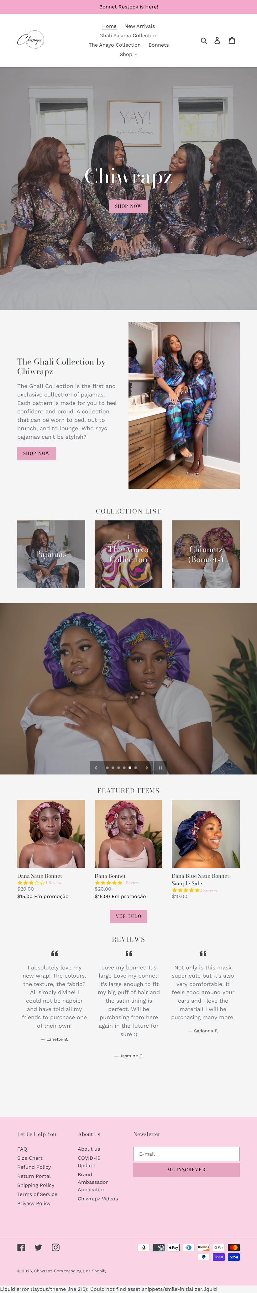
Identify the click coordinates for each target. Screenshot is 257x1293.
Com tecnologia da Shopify (80, 1271)
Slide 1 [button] (124, 1090)
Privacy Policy (33, 1203)
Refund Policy (34, 1167)
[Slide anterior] (96, 767)
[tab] (124, 1090)
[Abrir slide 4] (125, 768)
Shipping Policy (35, 1185)
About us (89, 1149)
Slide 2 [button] (133, 1090)
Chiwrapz (43, 1271)
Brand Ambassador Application (93, 1182)
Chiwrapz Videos (98, 1199)
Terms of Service (37, 1194)
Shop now (128, 206)
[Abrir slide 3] (119, 768)
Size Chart (30, 1158)
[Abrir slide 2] (113, 768)
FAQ (22, 1149)
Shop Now (36, 453)
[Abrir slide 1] (108, 768)
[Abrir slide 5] (130, 768)
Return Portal (34, 1176)
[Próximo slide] (147, 767)
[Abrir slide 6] (136, 768)
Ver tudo (128, 916)
